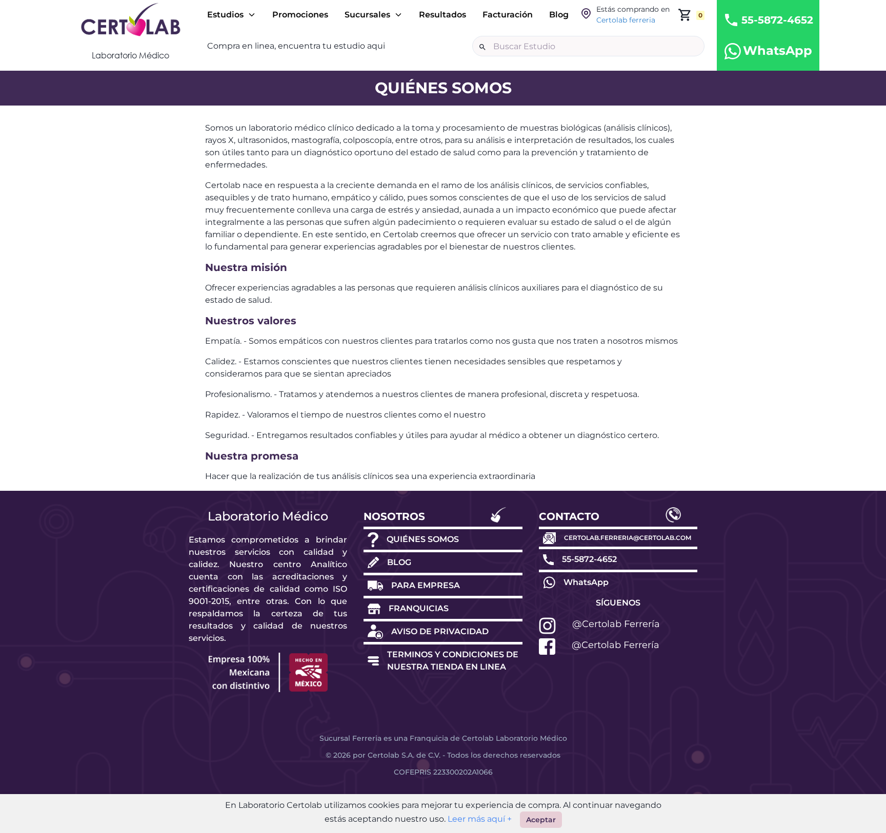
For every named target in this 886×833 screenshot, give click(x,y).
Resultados (442, 14)
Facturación (507, 14)
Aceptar (541, 819)
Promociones (300, 14)
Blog (559, 14)
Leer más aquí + (479, 819)
